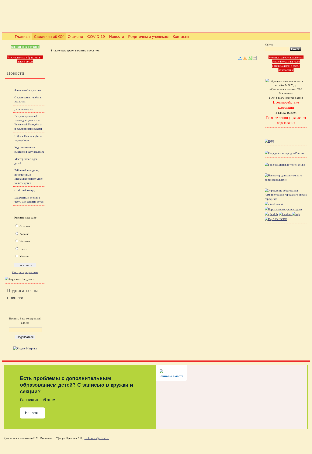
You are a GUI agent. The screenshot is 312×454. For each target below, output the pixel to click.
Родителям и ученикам (148, 36)
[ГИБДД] (271, 214)
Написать (32, 413)
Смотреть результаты (25, 272)
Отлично (25, 226)
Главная (22, 36)
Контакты (181, 36)
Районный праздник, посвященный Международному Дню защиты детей (28, 176)
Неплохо (25, 241)
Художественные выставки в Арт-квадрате (29, 149)
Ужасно (24, 256)
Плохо (23, 249)
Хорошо (24, 234)
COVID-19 (96, 36)
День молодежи (23, 109)
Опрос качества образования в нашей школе (25, 59)
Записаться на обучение (25, 46)
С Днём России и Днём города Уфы (28, 138)
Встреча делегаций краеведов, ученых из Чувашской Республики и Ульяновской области (28, 122)
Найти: (269, 44)
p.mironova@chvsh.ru (96, 438)
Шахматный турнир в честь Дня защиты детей (29, 200)
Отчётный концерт (25, 190)
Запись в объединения (27, 90)
